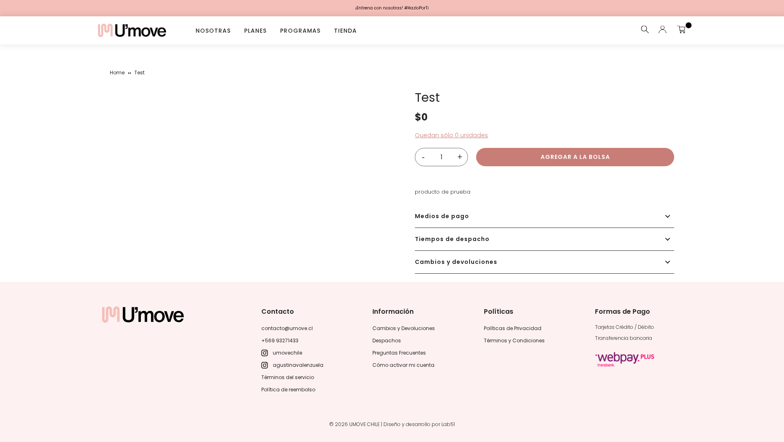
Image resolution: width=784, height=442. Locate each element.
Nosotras (213, 30)
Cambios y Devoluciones (403, 328)
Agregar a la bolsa (575, 157)
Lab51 (448, 424)
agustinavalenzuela (298, 365)
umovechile (287, 352)
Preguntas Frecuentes (399, 352)
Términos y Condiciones (514, 340)
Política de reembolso (288, 389)
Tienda (345, 30)
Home (117, 72)
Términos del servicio (287, 377)
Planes (255, 30)
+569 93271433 (279, 340)
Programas (300, 30)
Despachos (386, 340)
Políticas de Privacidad (512, 328)
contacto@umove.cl (287, 328)
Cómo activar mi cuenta (403, 365)
